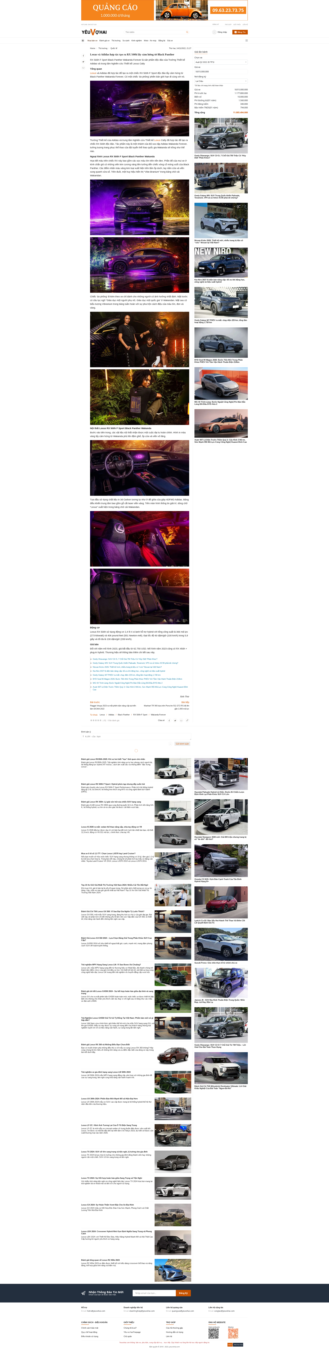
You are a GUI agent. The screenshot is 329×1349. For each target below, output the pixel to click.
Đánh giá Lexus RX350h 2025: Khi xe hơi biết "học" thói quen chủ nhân (113, 759)
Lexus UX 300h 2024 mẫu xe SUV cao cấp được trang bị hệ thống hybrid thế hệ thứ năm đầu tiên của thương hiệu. (116, 1103)
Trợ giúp (228, 24)
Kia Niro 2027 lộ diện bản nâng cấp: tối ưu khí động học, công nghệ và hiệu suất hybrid (129, 671)
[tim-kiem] (187, 32)
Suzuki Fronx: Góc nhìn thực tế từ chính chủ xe (215, 963)
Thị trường (116, 40)
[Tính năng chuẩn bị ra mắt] (164, 10)
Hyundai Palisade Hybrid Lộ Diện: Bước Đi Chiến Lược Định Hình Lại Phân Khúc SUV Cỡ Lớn (219, 793)
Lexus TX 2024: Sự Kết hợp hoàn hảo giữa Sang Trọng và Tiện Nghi (111, 1178)
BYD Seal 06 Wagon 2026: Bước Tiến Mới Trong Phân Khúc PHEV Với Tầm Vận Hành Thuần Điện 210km (137, 679)
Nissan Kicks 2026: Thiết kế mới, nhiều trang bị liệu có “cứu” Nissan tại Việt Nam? (127, 667)
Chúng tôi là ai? (130, 1328)
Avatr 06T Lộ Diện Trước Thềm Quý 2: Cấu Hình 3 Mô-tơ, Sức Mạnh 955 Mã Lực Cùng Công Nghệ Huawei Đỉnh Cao (220, 441)
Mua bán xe (92, 40)
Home (92, 48)
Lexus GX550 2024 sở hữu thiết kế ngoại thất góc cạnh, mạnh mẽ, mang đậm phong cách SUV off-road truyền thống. (116, 944)
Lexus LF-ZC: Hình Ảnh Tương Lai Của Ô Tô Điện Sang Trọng (109, 1125)
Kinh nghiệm (136, 40)
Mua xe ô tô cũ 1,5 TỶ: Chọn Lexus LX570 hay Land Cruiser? (108, 853)
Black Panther (124, 715)
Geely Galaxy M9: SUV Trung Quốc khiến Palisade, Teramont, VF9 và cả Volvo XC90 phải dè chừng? (135, 663)
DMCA (230, 1345)
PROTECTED (238, 1345)
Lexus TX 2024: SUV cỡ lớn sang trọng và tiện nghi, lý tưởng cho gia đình (114, 1152)
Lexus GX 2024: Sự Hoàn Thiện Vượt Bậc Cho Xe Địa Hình (107, 1205)
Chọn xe (198, 57)
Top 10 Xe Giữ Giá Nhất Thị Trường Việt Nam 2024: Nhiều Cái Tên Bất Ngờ (114, 885)
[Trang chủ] (94, 32)
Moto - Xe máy (150, 40)
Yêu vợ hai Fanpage (132, 1332)
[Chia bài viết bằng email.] (83, 68)
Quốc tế (114, 48)
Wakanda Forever (158, 715)
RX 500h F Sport (140, 715)
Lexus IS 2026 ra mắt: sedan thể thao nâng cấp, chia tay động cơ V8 (111, 827)
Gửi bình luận (182, 743)
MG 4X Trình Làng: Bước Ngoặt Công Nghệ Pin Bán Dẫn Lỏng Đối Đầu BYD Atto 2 (127, 683)
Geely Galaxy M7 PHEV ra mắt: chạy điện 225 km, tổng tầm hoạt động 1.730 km (127, 675)
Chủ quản (128, 1336)
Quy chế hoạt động (89, 1332)
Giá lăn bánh (201, 52)
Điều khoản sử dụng (89, 1336)
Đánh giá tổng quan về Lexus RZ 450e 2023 (100, 1260)
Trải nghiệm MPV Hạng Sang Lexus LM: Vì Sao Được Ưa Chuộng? (111, 964)
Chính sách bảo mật (89, 1328)
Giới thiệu (237, 24)
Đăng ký (183, 1293)
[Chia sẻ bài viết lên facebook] (83, 56)
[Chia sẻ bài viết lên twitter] (83, 62)
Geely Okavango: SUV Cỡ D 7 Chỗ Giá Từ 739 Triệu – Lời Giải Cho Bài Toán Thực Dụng (220, 1046)
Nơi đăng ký (200, 76)
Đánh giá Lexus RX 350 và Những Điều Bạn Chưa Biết (105, 1044)
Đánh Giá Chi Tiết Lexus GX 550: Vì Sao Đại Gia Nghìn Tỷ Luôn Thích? (112, 911)
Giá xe (170, 40)
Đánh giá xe (104, 40)
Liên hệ (245, 24)
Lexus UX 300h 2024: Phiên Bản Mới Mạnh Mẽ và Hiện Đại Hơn (109, 1099)
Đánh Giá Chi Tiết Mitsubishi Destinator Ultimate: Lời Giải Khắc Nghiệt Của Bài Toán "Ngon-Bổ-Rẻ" (220, 1087)
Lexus (93, 73)
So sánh (125, 40)
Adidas (111, 715)
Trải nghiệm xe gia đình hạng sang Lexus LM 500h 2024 (106, 1072)
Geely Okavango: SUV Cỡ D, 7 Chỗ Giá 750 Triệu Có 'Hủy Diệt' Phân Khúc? (125, 659)
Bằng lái (161, 40)
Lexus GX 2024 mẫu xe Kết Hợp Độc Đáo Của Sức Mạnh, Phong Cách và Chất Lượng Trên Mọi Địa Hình (115, 1209)
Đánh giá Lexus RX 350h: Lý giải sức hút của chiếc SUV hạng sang (111, 802)
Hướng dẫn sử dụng (174, 1332)
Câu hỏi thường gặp (174, 1328)
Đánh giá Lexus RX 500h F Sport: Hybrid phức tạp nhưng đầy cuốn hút (113, 784)
